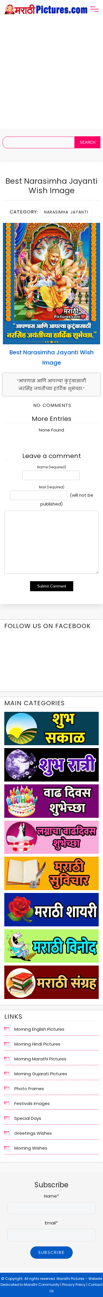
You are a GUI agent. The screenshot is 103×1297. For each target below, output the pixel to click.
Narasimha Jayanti (66, 212)
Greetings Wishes (33, 1133)
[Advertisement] (51, 77)
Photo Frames (29, 1089)
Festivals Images (32, 1103)
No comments (52, 405)
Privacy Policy (74, 1284)
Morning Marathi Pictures (40, 1059)
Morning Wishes (30, 1148)
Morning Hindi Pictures (37, 1044)
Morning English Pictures (39, 1029)
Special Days (27, 1118)
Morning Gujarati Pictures (40, 1074)
